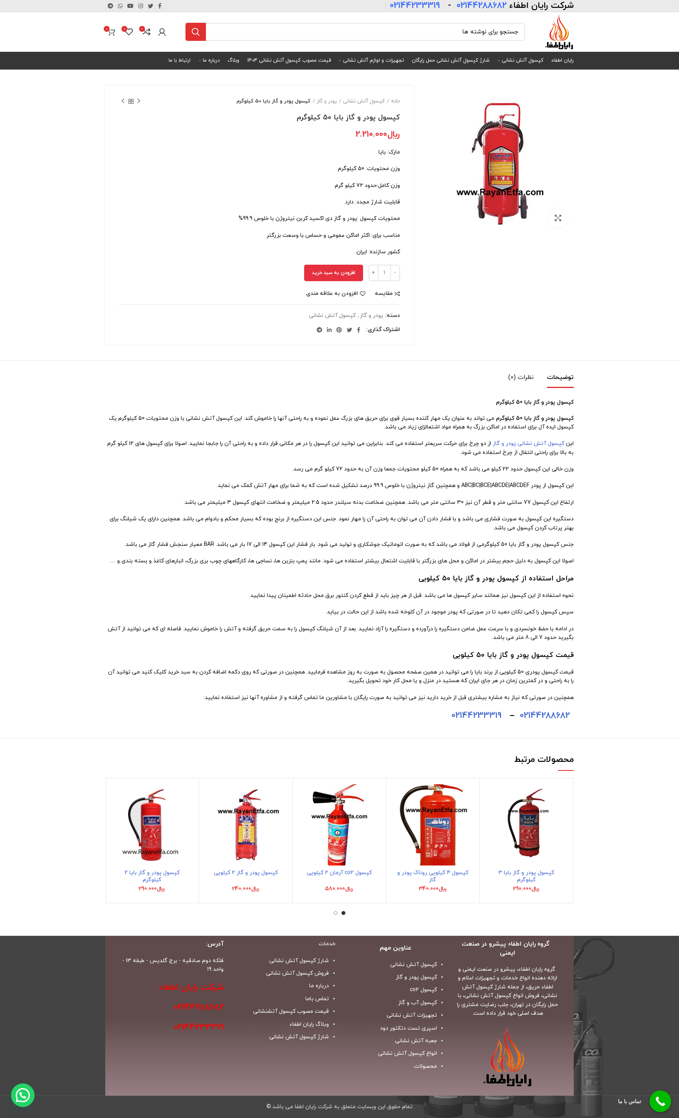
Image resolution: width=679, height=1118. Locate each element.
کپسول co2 (423, 990)
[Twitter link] (150, 6)
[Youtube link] (130, 6)
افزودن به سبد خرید (333, 272)
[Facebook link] (160, 6)
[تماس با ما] (660, 1101)
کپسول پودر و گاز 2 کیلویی (246, 872)
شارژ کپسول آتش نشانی (299, 1037)
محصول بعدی (123, 101)
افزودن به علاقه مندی (332, 293)
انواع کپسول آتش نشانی (407, 1053)
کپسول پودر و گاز (416, 977)
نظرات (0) (521, 377)
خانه (395, 101)
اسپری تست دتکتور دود (408, 1028)
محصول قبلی (139, 101)
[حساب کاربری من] (162, 32)
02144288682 (545, 716)
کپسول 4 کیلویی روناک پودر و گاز (432, 876)
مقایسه (384, 293)
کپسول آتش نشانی (364, 101)
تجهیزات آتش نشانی (412, 1015)
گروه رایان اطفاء (536, 969)
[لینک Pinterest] (339, 330)
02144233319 (476, 716)
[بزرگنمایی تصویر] (558, 218)
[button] (491, 814)
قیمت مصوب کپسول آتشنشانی (291, 1011)
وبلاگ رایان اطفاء (309, 1024)
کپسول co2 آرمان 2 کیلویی (339, 872)
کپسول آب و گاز (417, 1002)
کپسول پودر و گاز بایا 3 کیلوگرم (526, 876)
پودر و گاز (327, 101)
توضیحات (560, 377)
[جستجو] (195, 32)
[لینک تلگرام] (110, 6)
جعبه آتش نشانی (416, 1041)
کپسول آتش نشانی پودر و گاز (528, 443)
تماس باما (317, 999)
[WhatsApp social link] (120, 6)
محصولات (425, 1066)
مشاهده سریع (491, 832)
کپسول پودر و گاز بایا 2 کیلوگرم (152, 876)
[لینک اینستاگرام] (140, 6)
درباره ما (319, 986)
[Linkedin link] (329, 330)
